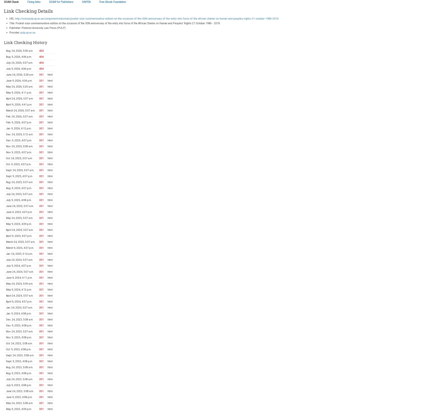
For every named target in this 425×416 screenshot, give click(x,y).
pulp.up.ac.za (27, 32)
